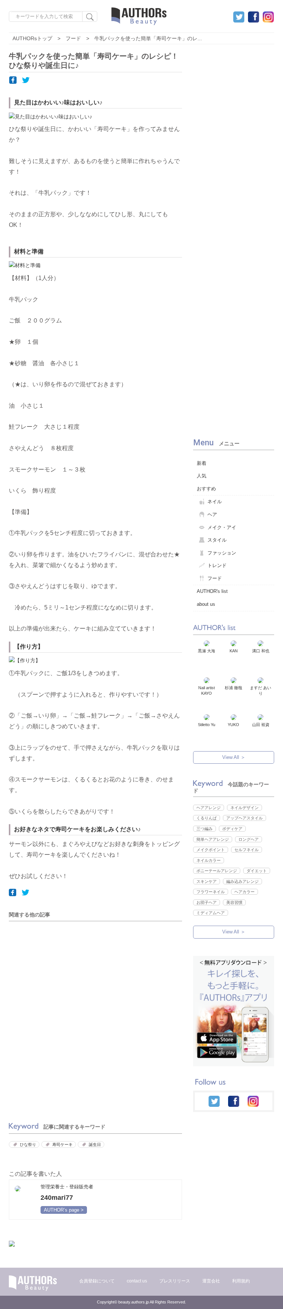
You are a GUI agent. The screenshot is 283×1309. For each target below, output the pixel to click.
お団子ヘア (206, 902)
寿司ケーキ (62, 1144)
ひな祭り (28, 1144)
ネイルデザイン (244, 807)
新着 (201, 463)
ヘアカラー (244, 892)
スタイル (217, 540)
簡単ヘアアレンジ (212, 839)
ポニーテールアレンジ (216, 870)
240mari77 (57, 1197)
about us (206, 604)
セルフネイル (246, 849)
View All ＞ (233, 757)
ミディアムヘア (210, 913)
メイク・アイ (221, 527)
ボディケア (232, 828)
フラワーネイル (210, 892)
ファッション (221, 553)
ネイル (214, 501)
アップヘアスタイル (244, 818)
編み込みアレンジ (242, 881)
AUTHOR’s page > (64, 1210)
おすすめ (206, 488)
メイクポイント (210, 849)
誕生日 (95, 1144)
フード (214, 578)
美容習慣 (234, 902)
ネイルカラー (208, 860)
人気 (201, 476)
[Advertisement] (58, 980)
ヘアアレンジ (208, 807)
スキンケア (206, 881)
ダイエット (257, 870)
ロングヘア (248, 839)
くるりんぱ (206, 818)
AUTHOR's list (212, 591)
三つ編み (204, 828)
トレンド (217, 565)
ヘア (212, 514)
